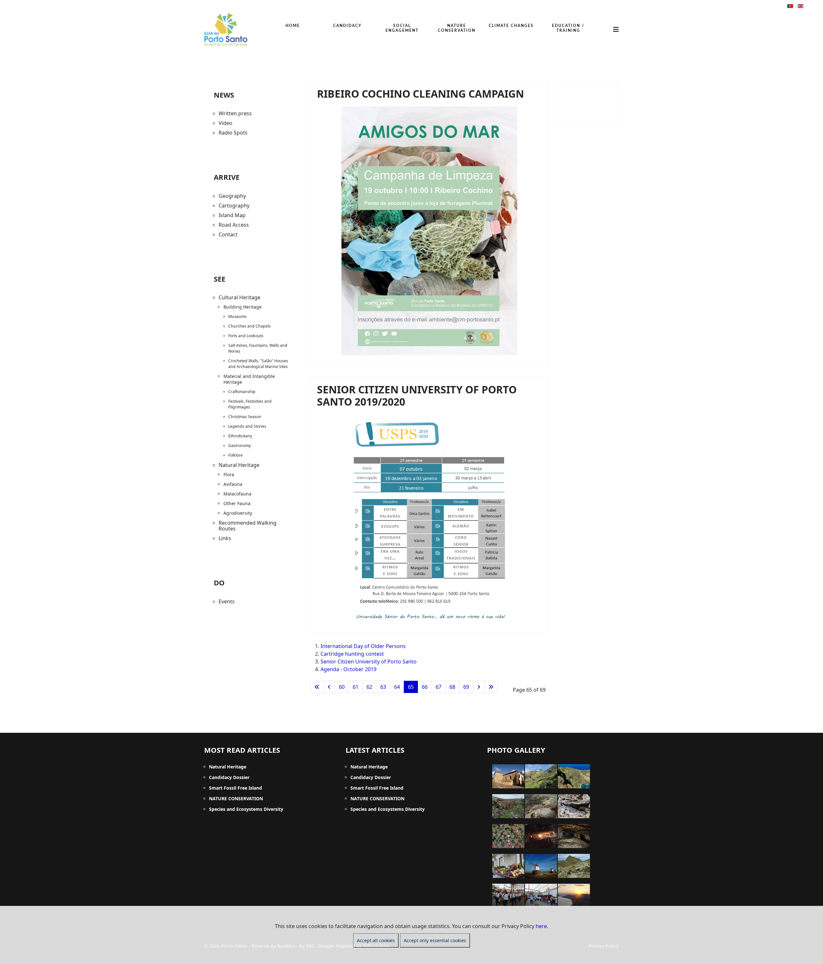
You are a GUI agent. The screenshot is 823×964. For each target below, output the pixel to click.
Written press (235, 113)
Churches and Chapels (249, 326)
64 (397, 686)
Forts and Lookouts (245, 335)
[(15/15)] (574, 896)
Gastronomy (239, 445)
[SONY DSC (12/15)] (574, 866)
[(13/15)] (508, 896)
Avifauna (232, 484)
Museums (237, 316)
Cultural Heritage (239, 297)
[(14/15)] (541, 896)
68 (452, 686)
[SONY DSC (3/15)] (574, 776)
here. (542, 926)
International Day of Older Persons (363, 646)
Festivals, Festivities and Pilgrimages (250, 404)
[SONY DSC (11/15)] (541, 866)
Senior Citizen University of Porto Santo (369, 661)
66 (425, 686)
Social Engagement (402, 28)
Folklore (235, 455)
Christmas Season (244, 416)
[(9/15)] (574, 836)
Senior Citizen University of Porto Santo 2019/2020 (417, 395)
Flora (228, 474)
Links (225, 538)
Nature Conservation (456, 28)
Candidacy (347, 26)
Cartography (234, 205)
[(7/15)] (508, 836)
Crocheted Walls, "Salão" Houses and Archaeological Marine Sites (258, 363)
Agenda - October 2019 (348, 669)
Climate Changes (511, 26)
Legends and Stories (247, 426)
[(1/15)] (508, 776)
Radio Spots (233, 132)
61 (355, 686)
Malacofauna (237, 494)
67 (438, 686)
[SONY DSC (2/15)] (541, 776)
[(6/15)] (574, 806)
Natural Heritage (239, 465)
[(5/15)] (541, 806)
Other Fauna (236, 503)
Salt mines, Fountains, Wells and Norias (257, 348)
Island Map (232, 215)
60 (342, 686)
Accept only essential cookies (435, 940)
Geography (232, 195)
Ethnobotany (240, 436)
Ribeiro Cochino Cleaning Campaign (420, 94)
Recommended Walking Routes (247, 525)
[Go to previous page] (329, 687)
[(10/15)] (508, 866)
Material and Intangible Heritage (249, 379)
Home (292, 26)
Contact (228, 234)
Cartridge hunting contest (352, 653)
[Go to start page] (317, 687)
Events (227, 601)
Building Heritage (242, 307)
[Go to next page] (478, 687)
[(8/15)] (541, 836)
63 (383, 686)
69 (466, 686)
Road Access (234, 224)
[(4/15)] (508, 806)
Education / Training (568, 28)
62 (369, 686)
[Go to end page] (491, 687)
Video (225, 123)
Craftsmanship (242, 391)
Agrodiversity (237, 513)
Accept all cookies (376, 940)
